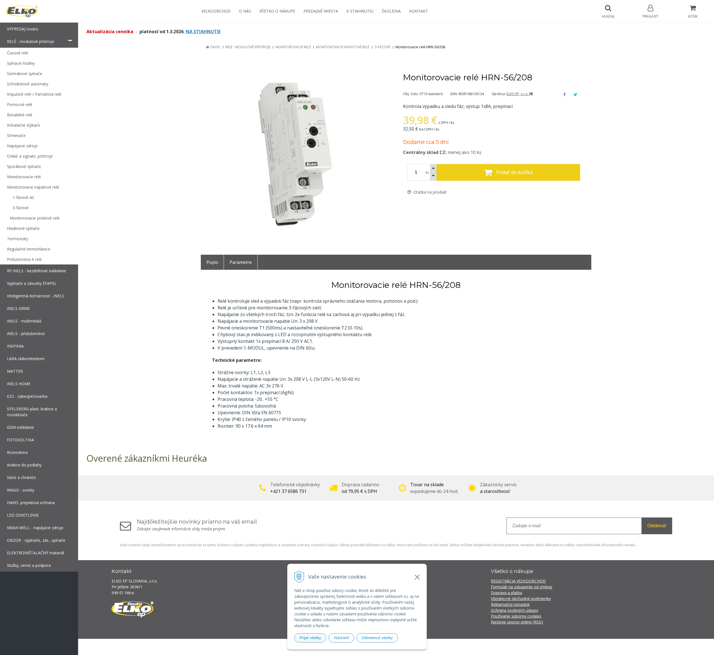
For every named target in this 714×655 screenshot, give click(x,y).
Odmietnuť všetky (377, 637)
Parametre (241, 262)
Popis (212, 262)
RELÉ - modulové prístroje (247, 47)
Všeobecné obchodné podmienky (521, 598)
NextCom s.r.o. (457, 646)
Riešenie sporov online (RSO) (517, 622)
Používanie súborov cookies (516, 616)
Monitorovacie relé (293, 47)
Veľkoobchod (216, 11)
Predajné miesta (320, 11)
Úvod (215, 47)
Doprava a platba (506, 592)
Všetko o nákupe (277, 11)
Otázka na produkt (429, 192)
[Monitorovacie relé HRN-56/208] (295, 154)
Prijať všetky (310, 637)
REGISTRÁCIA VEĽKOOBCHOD (518, 581)
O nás (245, 11)
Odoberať (656, 525)
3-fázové (382, 47)
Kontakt (418, 11)
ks (427, 172)
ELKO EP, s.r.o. (517, 93)
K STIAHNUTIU (359, 11)
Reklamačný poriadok (510, 604)
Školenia (391, 11)
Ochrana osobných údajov (514, 610)
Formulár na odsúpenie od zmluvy (521, 586)
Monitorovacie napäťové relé (342, 47)
